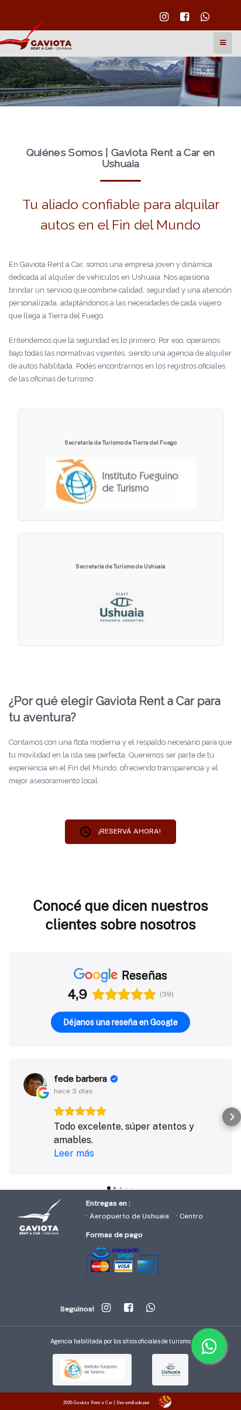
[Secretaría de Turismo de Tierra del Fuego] (92, 1369)
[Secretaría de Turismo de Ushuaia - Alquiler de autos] (120, 607)
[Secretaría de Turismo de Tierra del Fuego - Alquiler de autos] (120, 482)
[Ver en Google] (35, 1084)
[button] (9, 1116)
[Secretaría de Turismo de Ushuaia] (170, 1369)
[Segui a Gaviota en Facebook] (184, 20)
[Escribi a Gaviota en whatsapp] (205, 20)
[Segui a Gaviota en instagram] (164, 20)
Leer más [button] (74, 1153)
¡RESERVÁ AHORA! (129, 831)
